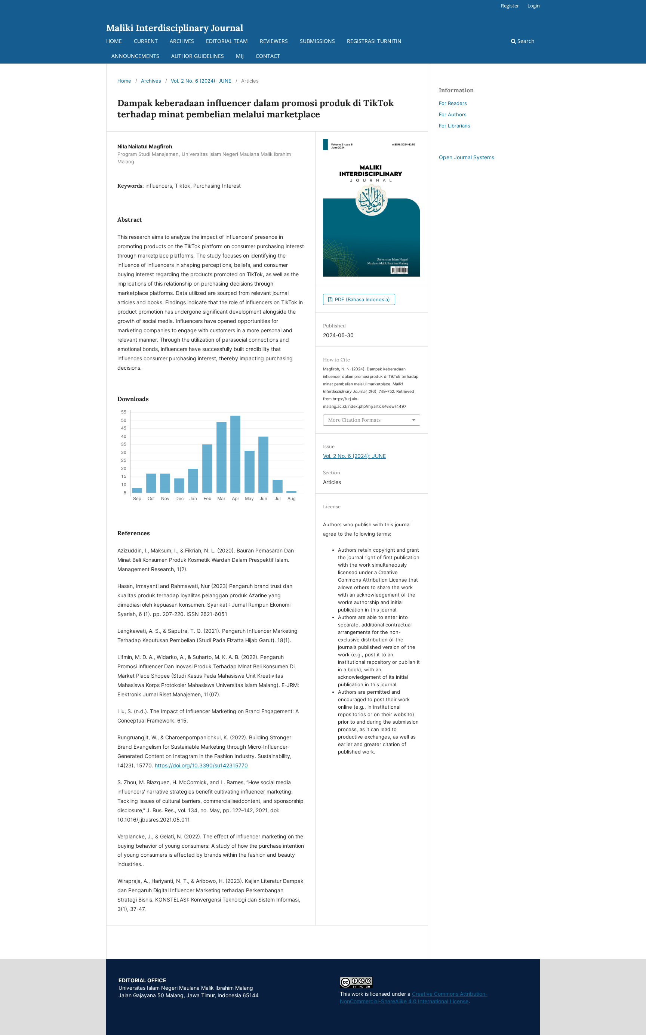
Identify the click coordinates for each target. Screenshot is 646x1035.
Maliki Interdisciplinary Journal (174, 28)
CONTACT (268, 55)
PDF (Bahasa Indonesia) (361, 299)
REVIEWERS (274, 40)
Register (510, 5)
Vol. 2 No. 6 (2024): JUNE (201, 81)
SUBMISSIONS (317, 40)
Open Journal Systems (466, 157)
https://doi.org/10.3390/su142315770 (201, 765)
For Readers (453, 103)
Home (124, 81)
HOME (114, 40)
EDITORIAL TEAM (227, 40)
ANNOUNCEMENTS (135, 55)
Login (533, 5)
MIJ (240, 55)
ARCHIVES (182, 40)
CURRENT (146, 40)
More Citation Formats (354, 420)
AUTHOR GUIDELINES (197, 55)
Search (525, 40)
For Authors (453, 114)
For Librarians (454, 126)
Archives (151, 81)
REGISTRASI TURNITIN (374, 40)
